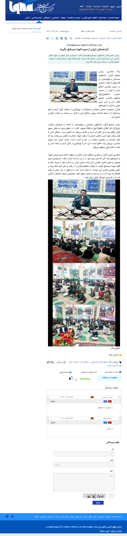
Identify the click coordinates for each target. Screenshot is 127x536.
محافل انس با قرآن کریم (79, 362)
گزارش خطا (113, 354)
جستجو (50, 516)
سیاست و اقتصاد (74, 17)
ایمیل (112, 460)
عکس (27, 17)
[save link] (57, 38)
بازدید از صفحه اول (111, 372)
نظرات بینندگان (111, 388)
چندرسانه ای (36, 17)
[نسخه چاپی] (47, 38)
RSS (37, 516)
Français (97, 6)
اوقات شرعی (87, 516)
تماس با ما (64, 516)
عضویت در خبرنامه (109, 377)
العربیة (112, 6)
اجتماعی (55, 17)
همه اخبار (102, 17)
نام (113, 449)
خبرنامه (72, 516)
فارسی (118, 6)
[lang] (82, 7)
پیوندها (107, 516)
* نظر (112, 471)
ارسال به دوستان (87, 372)
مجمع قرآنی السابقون (99, 362)
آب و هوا (79, 516)
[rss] (12, 516)
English (105, 6)
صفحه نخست (113, 17)
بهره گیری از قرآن (114, 365)
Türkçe (89, 6)
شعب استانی (105, 38)
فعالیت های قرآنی (90, 17)
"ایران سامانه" (104, 531)
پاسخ (53, 401)
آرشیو (95, 516)
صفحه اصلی (117, 38)
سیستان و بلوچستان (90, 38)
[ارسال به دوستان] (52, 38)
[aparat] (7, 517)
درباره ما (57, 516)
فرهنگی (47, 17)
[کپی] (71, 38)
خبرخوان (101, 516)
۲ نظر (83, 31)
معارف (63, 17)
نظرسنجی (43, 516)
